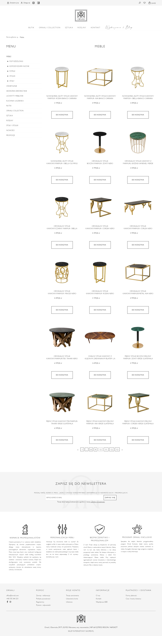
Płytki (8, 106)
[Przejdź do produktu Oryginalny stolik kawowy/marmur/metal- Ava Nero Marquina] (138, 272)
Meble (8, 56)
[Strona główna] (81, 15)
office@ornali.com (12, 595)
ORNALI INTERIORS (15, 570)
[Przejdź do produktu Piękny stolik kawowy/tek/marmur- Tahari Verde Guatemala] (62, 402)
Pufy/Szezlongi (16, 61)
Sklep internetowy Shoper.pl (81, 631)
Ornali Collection (15, 110)
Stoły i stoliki (12, 125)
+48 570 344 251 (12, 598)
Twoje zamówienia (72, 595)
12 (111, 449)
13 (117, 449)
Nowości (10, 130)
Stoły (11, 81)
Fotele (12, 71)
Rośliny (9, 120)
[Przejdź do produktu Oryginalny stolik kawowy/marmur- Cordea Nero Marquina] (100, 207)
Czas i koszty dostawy (133, 598)
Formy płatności (131, 595)
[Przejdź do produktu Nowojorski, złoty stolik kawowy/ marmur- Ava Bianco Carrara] (100, 77)
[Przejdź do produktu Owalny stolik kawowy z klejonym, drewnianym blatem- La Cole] (100, 337)
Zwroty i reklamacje (43, 595)
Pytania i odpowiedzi (43, 605)
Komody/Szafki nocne (19, 66)
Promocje (10, 135)
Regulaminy (40, 602)
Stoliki (12, 76)
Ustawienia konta (72, 598)
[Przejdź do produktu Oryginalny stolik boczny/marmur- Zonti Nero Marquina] (100, 142)
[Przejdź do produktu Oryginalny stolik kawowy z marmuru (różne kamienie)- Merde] (138, 142)
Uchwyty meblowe (14, 96)
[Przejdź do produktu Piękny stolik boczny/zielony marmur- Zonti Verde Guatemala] (138, 337)
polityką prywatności (98, 502)
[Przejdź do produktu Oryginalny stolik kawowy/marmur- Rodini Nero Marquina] (100, 272)
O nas (98, 595)
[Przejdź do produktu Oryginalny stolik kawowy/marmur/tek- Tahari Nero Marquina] (62, 337)
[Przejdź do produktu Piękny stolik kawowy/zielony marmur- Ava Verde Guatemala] (100, 402)
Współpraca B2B (101, 602)
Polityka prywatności (43, 598)
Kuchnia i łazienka (15, 101)
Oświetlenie (11, 86)
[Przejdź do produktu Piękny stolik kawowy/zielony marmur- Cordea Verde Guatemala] (138, 402)
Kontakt (98, 598)
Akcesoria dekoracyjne (16, 91)
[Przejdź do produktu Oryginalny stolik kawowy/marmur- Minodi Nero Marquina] (62, 272)
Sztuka (9, 115)
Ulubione (69, 602)
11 (106, 449)
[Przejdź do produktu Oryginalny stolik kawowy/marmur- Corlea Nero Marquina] (138, 207)
